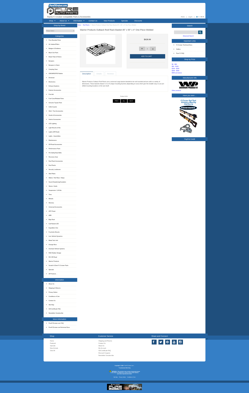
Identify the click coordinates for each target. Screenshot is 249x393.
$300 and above (177, 73)
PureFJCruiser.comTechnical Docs (59, 327)
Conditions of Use (54, 296)
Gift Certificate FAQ (54, 309)
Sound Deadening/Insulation (57, 182)
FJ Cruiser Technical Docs (184, 45)
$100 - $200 (175, 68)
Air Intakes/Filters (54, 44)
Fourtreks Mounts (54, 232)
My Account (102, 348)
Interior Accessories (55, 119)
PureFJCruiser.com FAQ (56, 323)
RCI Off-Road (53, 257)
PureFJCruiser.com (129, 365)
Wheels (51, 198)
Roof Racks (86, 25)
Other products (176, 90)
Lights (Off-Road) (54, 132)
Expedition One (53, 228)
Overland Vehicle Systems (57, 248)
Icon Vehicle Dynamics (55, 236)
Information (77, 21)
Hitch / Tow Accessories (56, 111)
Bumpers (51, 61)
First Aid (51, 94)
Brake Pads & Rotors (55, 57)
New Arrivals (54, 348)
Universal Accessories (55, 207)
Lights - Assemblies (54, 136)
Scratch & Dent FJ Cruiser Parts (58, 265)
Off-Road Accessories (55, 144)
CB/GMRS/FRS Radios (56, 73)
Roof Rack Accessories (56, 161)
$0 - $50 (174, 64)
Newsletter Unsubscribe (56, 313)
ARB (50, 215)
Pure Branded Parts (55, 40)
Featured (53, 343)
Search (189, 26)
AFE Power (52, 211)
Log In (190, 17)
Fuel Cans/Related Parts (56, 98)
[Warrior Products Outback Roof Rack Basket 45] (100, 63)
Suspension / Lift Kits (55, 190)
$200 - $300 (175, 70)
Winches (51, 203)
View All (52, 350)
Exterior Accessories (55, 90)
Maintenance (53, 140)
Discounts (138, 21)
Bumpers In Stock (54, 65)
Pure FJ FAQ (180, 53)
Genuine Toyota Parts (55, 102)
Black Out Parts (53, 52)
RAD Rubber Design (55, 253)
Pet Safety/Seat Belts (55, 153)
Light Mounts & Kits (54, 127)
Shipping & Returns (54, 288)
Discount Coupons (104, 353)
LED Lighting (53, 123)
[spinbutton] (147, 49)
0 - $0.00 (201, 17)
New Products (109, 21)
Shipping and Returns (105, 341)
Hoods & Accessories (55, 115)
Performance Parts (54, 148)
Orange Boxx (53, 244)
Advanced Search (188, 36)
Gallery (178, 49)
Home (183, 17)
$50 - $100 (175, 66)
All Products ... (53, 274)
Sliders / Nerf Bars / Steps (56, 178)
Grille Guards (53, 107)
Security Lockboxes (55, 169)
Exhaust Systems (54, 86)
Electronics (52, 82)
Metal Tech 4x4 (53, 240)
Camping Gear (53, 69)
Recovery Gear (53, 157)
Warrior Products (54, 261)
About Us (63, 21)
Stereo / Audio (53, 186)
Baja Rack (52, 219)
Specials (124, 21)
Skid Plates (52, 173)
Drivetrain (52, 77)
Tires (50, 194)
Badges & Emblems (55, 48)
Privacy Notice (53, 292)
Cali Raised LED (54, 223)
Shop (51, 21)
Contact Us (93, 21)
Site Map (51, 304)
